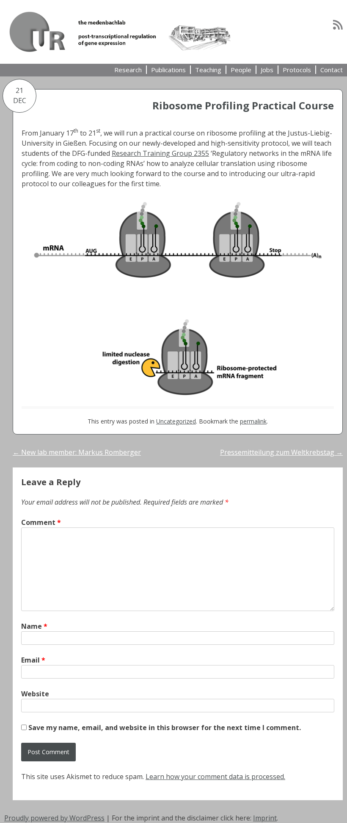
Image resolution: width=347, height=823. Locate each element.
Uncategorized (176, 421)
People (241, 69)
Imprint (265, 818)
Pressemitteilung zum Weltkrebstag (281, 452)
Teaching (208, 69)
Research (128, 69)
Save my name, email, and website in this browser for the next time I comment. (164, 727)
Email (33, 660)
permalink (253, 421)
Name (34, 626)
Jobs (267, 69)
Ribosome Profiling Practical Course (243, 105)
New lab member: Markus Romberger (77, 452)
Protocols (297, 69)
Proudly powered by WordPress (54, 818)
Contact (331, 69)
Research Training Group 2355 (160, 153)
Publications (168, 69)
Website (35, 693)
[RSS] (338, 24)
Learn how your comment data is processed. (215, 776)
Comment (41, 522)
